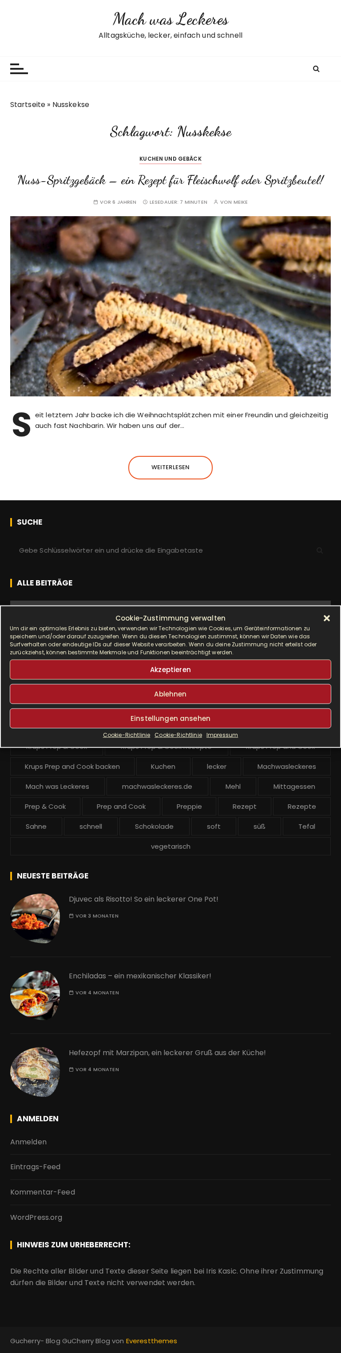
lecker (216, 766)
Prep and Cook (121, 806)
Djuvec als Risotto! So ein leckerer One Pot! (143, 899)
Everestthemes (152, 1340)
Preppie (189, 806)
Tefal (306, 826)
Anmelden (28, 1142)
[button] (326, 618)
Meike (241, 202)
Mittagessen (294, 786)
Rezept (245, 806)
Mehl (233, 786)
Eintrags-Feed (35, 1167)
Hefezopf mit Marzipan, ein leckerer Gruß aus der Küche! (167, 1053)
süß (260, 826)
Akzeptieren (170, 669)
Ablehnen (170, 693)
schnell (90, 826)
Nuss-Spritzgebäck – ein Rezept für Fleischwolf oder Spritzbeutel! (170, 179)
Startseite (28, 104)
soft (214, 826)
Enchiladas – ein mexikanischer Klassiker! (140, 976)
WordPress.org (36, 1217)
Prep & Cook (45, 806)
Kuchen (163, 766)
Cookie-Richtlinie (127, 735)
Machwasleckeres (287, 766)
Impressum (222, 735)
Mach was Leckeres (171, 18)
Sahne (36, 826)
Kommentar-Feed (42, 1192)
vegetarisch (170, 846)
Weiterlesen (170, 467)
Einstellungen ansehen (170, 718)
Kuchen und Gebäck (170, 158)
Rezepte (302, 806)
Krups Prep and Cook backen (72, 766)
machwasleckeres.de (157, 786)
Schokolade (154, 826)
